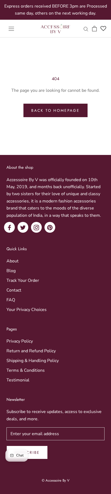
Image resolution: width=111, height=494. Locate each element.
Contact (13, 290)
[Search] (86, 28)
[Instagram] (36, 227)
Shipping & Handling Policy (32, 361)
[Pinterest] (49, 227)
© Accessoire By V (56, 480)
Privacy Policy (19, 341)
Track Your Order (22, 280)
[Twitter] (23, 227)
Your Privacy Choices (26, 310)
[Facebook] (9, 227)
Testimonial (17, 380)
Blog (11, 271)
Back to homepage (55, 110)
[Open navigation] (11, 28)
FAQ (10, 300)
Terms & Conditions (25, 370)
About (12, 261)
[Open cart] (94, 28)
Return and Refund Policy (31, 351)
